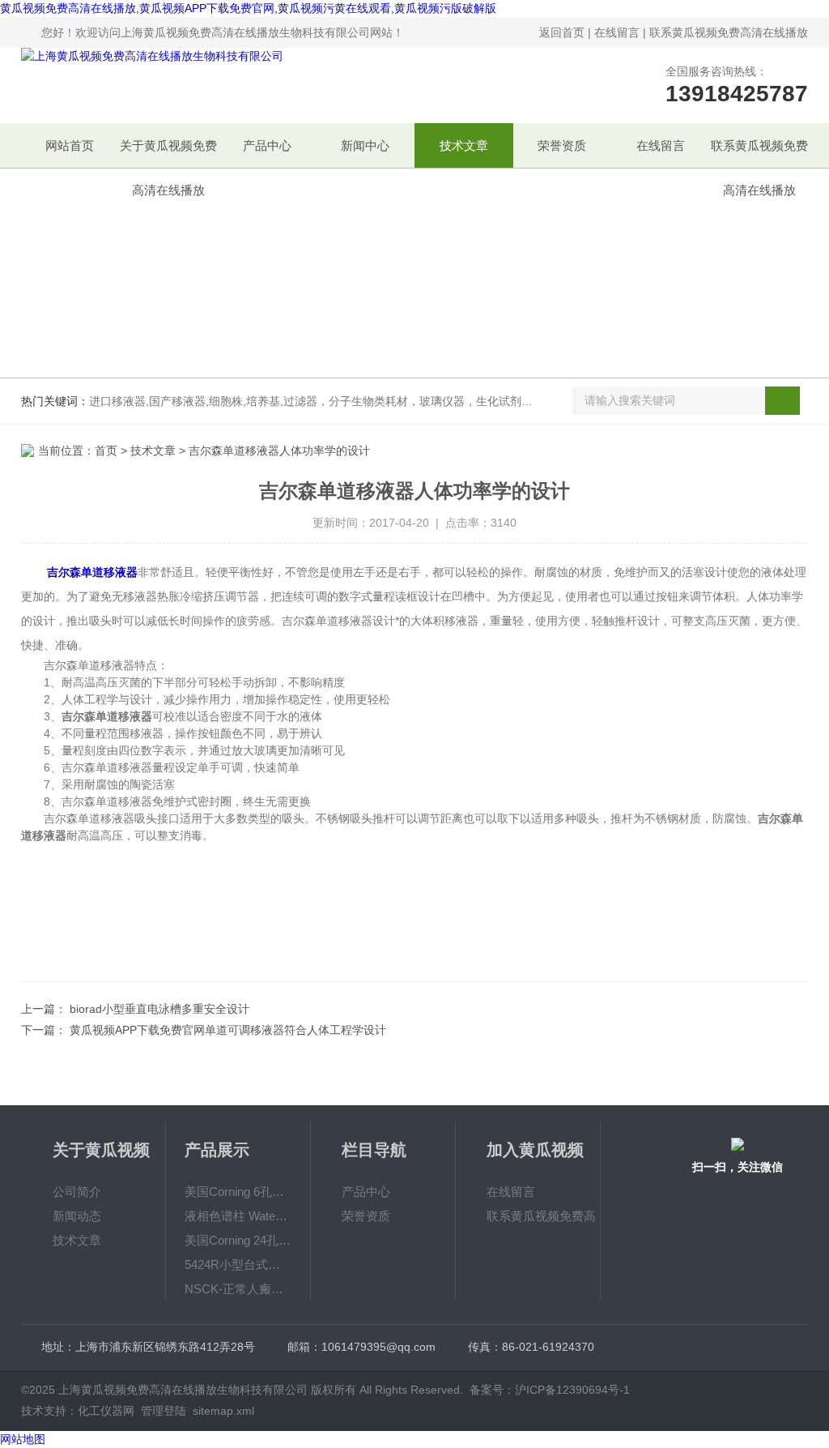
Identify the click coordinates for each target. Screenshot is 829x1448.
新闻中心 (365, 145)
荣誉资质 (562, 145)
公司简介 (77, 1191)
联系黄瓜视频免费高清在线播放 (728, 32)
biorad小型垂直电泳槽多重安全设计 (159, 1008)
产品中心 (267, 145)
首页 (106, 450)
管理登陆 (163, 1410)
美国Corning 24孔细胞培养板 (238, 1240)
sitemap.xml (223, 1410)
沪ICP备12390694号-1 (572, 1389)
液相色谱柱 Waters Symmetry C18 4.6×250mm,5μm (238, 1216)
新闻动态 (77, 1216)
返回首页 (562, 32)
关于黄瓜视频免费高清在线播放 (168, 153)
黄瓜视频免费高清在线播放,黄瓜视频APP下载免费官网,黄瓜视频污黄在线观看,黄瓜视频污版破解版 (248, 8)
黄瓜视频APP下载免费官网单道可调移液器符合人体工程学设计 (228, 1029)
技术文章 (464, 145)
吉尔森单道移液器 (92, 572)
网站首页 (69, 145)
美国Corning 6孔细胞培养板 (238, 1191)
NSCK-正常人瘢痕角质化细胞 (238, 1289)
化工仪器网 (106, 1410)
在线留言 (617, 32)
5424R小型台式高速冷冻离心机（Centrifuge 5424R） (238, 1264)
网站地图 (22, 1439)
